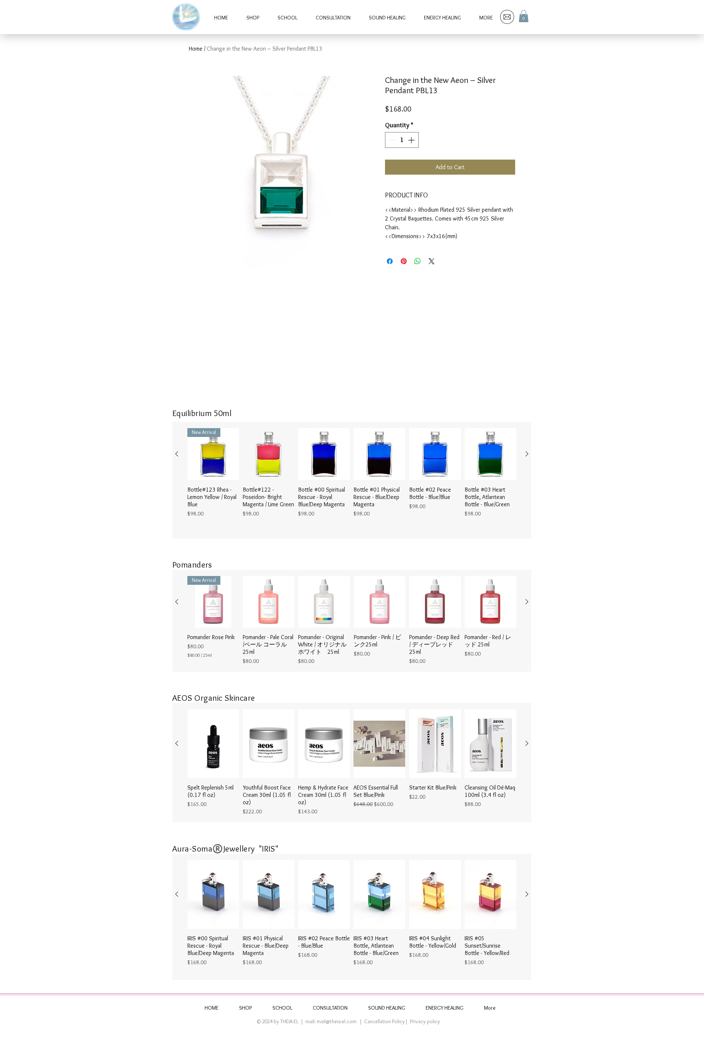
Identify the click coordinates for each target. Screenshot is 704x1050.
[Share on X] (431, 261)
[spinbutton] (401, 139)
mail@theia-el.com (336, 1021)
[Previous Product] (176, 453)
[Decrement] (391, 139)
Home (195, 48)
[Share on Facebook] (389, 261)
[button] (523, 16)
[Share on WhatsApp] (417, 261)
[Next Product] (526, 453)
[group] (351, 480)
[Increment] (412, 139)
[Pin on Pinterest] (403, 261)
